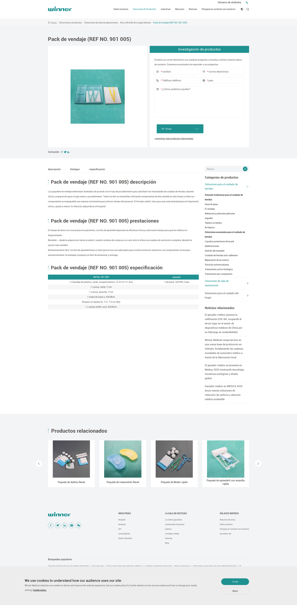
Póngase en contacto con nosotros (218, 9)
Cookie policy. (40, 590)
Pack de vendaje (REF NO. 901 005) (170, 22)
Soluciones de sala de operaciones (101, 22)
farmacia (122, 524)
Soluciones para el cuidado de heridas (221, 186)
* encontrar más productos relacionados (173, 138)
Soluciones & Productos (144, 9)
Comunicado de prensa (174, 524)
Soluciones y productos (70, 22)
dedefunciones (212, 246)
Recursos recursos (227, 520)
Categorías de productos (221, 177)
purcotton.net (225, 534)
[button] (39, 463)
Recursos (179, 9)
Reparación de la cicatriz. (217, 260)
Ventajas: (75, 169)
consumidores (124, 534)
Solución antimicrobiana (217, 264)
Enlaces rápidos (229, 513)
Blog (167, 543)
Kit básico (210, 227)
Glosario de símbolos (229, 2)
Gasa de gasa (211, 204)
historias (168, 538)
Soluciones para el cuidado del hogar (221, 295)
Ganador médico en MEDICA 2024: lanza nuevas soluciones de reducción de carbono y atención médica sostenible (224, 393)
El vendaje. (210, 209)
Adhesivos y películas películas (220, 213)
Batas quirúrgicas (182, 566)
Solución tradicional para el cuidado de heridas (224, 197)
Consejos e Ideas (172, 534)
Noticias (193, 9)
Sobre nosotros (120, 9)
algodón (209, 218)
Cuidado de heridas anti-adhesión (221, 255)
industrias (166, 9)
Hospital (121, 520)
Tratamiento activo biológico (219, 269)
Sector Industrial (125, 538)
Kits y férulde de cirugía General (135, 22)
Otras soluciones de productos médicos (124, 566)
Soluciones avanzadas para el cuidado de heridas (225, 234)
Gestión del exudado (214, 251)
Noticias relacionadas (219, 308)
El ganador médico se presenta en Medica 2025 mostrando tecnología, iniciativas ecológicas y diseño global (224, 372)
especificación (97, 169)
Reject (235, 591)
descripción (54, 169)
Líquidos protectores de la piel (219, 241)
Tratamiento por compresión (218, 274)
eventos (168, 529)
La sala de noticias (176, 513)
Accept (235, 582)
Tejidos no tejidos (213, 223)
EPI (119, 529)
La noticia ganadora (173, 520)
